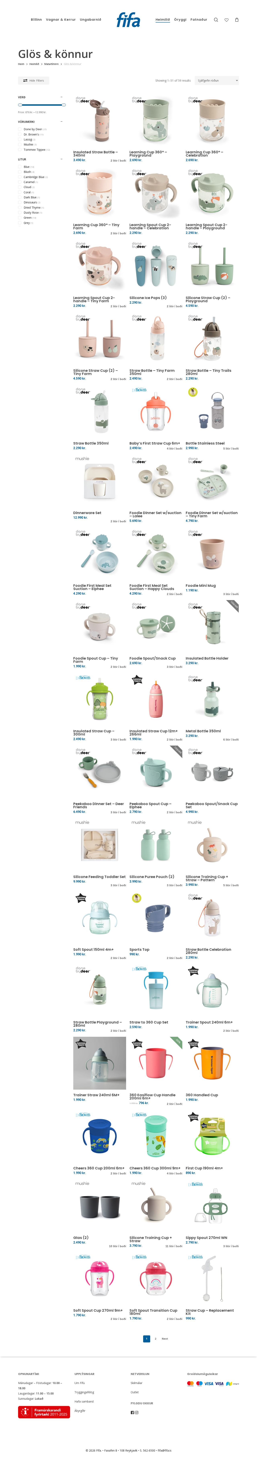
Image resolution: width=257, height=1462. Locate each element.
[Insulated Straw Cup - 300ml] (99, 699)
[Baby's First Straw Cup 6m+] (156, 411)
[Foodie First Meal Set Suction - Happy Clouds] (156, 553)
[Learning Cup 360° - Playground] (156, 120)
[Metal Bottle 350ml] (212, 699)
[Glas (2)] (99, 1205)
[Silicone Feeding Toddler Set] (99, 844)
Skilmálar (136, 1383)
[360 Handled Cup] (212, 1063)
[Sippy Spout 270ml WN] (212, 1205)
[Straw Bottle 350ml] (99, 411)
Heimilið (34, 64)
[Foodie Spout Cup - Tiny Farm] (99, 626)
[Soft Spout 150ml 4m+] (99, 917)
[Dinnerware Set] (99, 481)
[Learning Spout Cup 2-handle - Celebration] (156, 193)
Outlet (135, 1392)
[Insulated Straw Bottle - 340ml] (99, 120)
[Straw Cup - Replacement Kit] (212, 1278)
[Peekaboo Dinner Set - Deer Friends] (99, 772)
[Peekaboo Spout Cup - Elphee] (156, 772)
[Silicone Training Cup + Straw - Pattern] (212, 844)
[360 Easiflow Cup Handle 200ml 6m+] (156, 1063)
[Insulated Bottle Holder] (212, 626)
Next (165, 1338)
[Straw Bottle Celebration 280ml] (212, 917)
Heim (21, 64)
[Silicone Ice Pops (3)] (156, 265)
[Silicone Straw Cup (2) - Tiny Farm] (99, 338)
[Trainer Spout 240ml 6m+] (212, 990)
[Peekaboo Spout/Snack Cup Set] (212, 772)
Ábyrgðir (79, 1411)
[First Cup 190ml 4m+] (212, 1136)
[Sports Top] (156, 917)
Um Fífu (79, 1383)
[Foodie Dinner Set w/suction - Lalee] (156, 481)
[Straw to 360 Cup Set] (156, 990)
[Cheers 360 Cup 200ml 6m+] (99, 1136)
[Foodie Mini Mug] (212, 553)
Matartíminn (51, 64)
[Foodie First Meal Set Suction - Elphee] (99, 553)
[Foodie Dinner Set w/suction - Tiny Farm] (212, 481)
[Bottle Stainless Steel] (212, 411)
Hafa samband (84, 1401)
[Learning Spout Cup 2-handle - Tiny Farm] (99, 265)
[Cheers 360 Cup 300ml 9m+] (156, 1136)
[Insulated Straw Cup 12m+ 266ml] (156, 699)
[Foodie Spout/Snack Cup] (156, 626)
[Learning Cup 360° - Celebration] (212, 120)
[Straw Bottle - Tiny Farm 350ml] (156, 338)
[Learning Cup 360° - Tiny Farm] (99, 193)
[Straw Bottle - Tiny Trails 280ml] (212, 338)
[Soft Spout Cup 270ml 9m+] (99, 1278)
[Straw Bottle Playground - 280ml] (99, 990)
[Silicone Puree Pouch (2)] (156, 844)
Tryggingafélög (84, 1392)
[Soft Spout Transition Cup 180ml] (156, 1278)
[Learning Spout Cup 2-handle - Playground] (212, 193)
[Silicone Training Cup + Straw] (156, 1205)
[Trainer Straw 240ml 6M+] (99, 1063)
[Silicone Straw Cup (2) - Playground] (212, 265)
